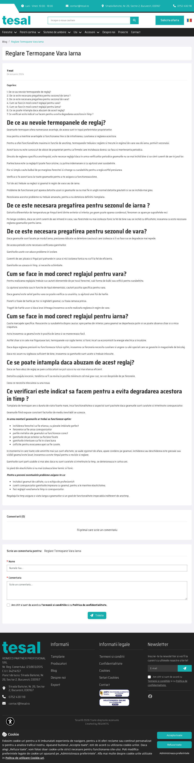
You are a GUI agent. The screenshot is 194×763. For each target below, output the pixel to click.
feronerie (130, 376)
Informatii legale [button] (114, 645)
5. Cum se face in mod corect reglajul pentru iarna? (34, 107)
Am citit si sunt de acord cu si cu (59, 605)
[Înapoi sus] (184, 722)
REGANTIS (103, 724)
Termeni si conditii (111, 656)
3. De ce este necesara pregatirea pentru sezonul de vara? (38, 99)
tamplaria (99, 197)
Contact (135, 32)
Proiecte (123, 32)
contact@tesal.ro (79, 6)
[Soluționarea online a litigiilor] (114, 702)
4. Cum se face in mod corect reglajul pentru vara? (33, 103)
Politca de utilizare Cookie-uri (24, 758)
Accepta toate (174, 735)
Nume (12, 561)
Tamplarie (58, 656)
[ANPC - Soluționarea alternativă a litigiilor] (114, 693)
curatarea (89, 136)
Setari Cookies (109, 677)
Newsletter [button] (158, 645)
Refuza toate (174, 744)
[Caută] (134, 20)
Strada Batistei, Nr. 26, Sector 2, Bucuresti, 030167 (27, 688)
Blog (4, 42)
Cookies (104, 670)
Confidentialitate (110, 663)
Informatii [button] (60, 645)
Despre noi (108, 32)
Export (55, 684)
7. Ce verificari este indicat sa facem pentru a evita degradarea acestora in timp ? (50, 114)
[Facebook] (150, 696)
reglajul (71, 156)
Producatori (59, 663)
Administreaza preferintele (174, 753)
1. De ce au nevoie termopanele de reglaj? (29, 92)
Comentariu (15, 578)
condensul (120, 212)
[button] (10, 721)
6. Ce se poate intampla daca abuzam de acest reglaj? (36, 110)
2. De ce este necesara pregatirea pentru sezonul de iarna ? (38, 95)
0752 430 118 (184, 6)
